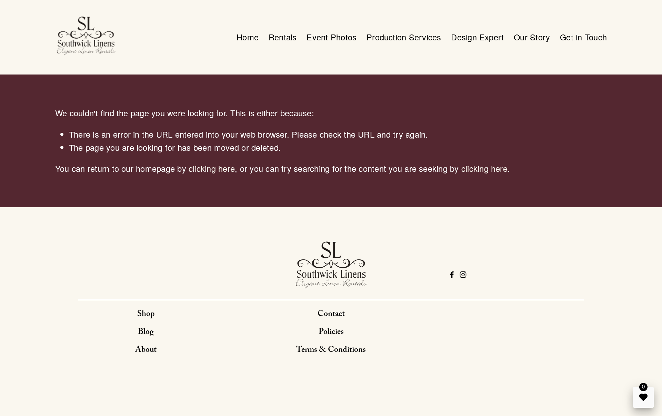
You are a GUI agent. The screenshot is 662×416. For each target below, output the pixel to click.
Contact (331, 315)
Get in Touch (583, 37)
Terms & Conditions (331, 351)
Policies (331, 333)
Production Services (404, 37)
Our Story (532, 37)
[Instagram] (463, 274)
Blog (146, 333)
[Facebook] (452, 274)
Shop (145, 315)
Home (248, 37)
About (146, 351)
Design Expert (477, 37)
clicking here (212, 168)
